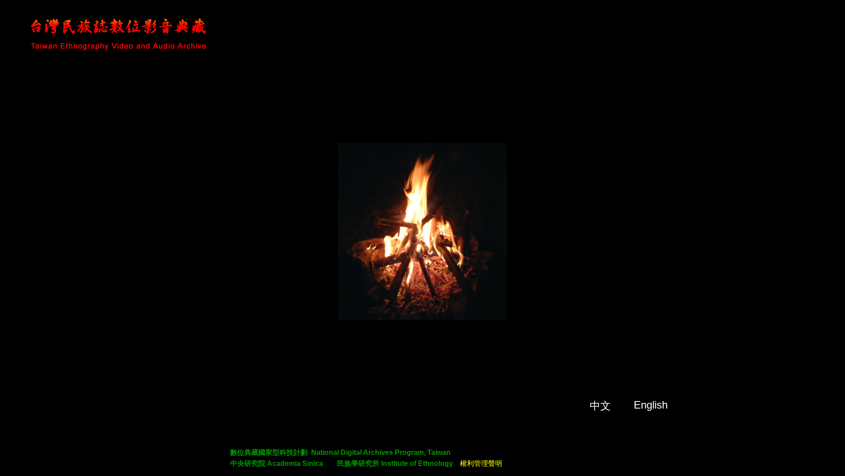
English (651, 405)
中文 (600, 406)
